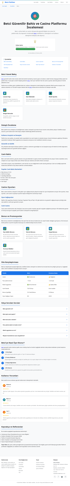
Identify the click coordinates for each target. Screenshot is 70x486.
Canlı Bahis (50, 2)
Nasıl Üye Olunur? (40, 64)
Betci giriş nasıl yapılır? (9, 314)
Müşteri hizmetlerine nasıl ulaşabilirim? (14, 335)
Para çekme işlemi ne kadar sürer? (12, 325)
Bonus (62, 2)
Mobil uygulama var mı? (9, 330)
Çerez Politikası (39, 468)
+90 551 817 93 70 (59, 469)
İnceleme (43, 2)
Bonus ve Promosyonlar (57, 61)
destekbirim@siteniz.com (59, 473)
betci (35, 33)
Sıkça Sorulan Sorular (25, 64)
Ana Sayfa (36, 2)
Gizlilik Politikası (40, 462)
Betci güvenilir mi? (8, 309)
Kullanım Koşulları (40, 464)
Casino (56, 2)
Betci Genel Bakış (8, 61)
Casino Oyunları (39, 61)
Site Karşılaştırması (8, 64)
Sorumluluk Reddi (40, 466)
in (65, 476)
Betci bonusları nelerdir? (9, 319)
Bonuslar (21, 470)
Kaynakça (6, 67)
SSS (67, 2)
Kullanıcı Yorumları (56, 64)
